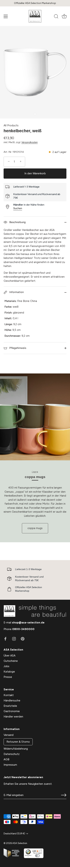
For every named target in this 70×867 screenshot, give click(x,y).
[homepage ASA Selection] (35, 16)
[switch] (37, 855)
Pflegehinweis (17, 348)
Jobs (6, 666)
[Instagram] (14, 638)
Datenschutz (12, 754)
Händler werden (13, 716)
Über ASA (9, 655)
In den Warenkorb (35, 173)
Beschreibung (17, 222)
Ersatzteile (10, 705)
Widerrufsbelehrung (16, 748)
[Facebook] (5, 638)
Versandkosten (29, 142)
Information (16, 292)
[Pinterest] (22, 638)
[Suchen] (56, 17)
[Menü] (6, 16)
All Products (11, 125)
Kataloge (9, 671)
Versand (8, 735)
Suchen (17, 208)
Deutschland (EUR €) (14, 833)
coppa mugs (35, 528)
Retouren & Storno (18, 741)
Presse (8, 677)
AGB (6, 759)
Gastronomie (12, 711)
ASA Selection (19, 843)
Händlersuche (12, 700)
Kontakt (9, 695)
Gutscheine (11, 661)
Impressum (10, 764)
